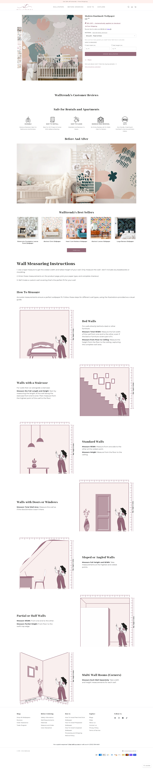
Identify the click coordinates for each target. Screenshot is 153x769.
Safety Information (47, 717)
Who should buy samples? (93, 67)
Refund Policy (70, 735)
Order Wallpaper (110, 54)
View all (76, 250)
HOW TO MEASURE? (91, 42)
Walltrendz (27, 751)
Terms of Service (94, 730)
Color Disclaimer (46, 728)
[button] (128, 7)
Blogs (91, 717)
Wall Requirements (47, 720)
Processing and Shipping (73, 733)
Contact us (93, 725)
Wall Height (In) (117, 45)
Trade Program (22, 725)
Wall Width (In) (91, 45)
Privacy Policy (94, 728)
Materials (44, 722)
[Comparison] (76, 173)
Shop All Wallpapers (23, 717)
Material (96, 32)
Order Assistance (22, 722)
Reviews (19, 720)
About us (92, 722)
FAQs (91, 720)
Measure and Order (47, 725)
